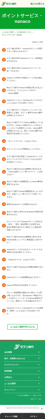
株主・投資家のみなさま (14, 358)
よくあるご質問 (7, 32)
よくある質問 (10, 383)
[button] (22, 50)
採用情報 (8, 371)
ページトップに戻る (41, 408)
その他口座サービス (24, 32)
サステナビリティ (11, 365)
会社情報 (8, 352)
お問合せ (8, 377)
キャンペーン (10, 390)
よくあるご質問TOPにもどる (22, 327)
